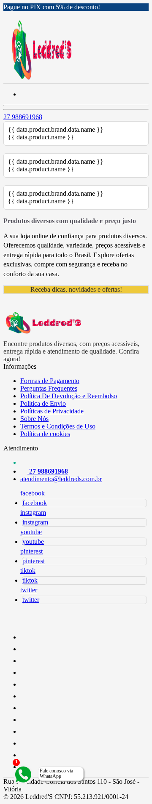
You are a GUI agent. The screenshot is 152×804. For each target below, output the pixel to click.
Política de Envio (43, 403)
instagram (33, 512)
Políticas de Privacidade (52, 411)
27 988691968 (22, 116)
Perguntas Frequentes (48, 388)
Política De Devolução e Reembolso (68, 395)
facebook (32, 493)
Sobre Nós (34, 418)
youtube (31, 531)
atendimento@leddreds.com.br (61, 478)
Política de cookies (45, 433)
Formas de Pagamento (49, 380)
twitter (28, 590)
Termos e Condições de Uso (57, 426)
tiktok (27, 570)
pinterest (31, 551)
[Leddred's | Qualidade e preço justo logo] (41, 79)
